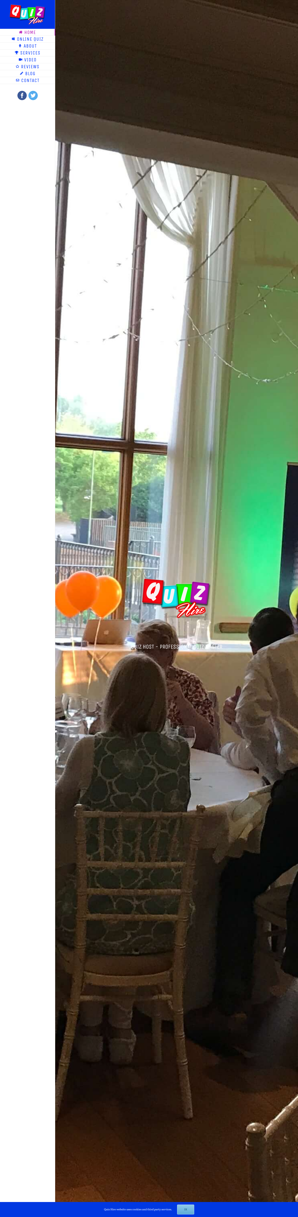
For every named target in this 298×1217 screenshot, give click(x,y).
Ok (185, 1209)
